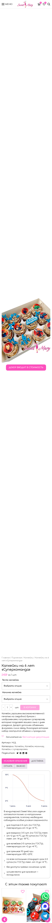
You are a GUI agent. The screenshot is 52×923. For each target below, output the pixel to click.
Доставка (37, 761)
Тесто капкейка (10, 680)
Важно (21, 766)
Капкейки (28, 658)
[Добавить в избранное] (23, 892)
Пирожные (17, 658)
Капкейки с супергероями (15, 749)
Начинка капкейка (11, 692)
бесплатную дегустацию (35, 737)
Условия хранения (15, 761)
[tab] (15, 761)
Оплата (8, 766)
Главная (6, 658)
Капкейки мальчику (34, 746)
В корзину (30, 707)
